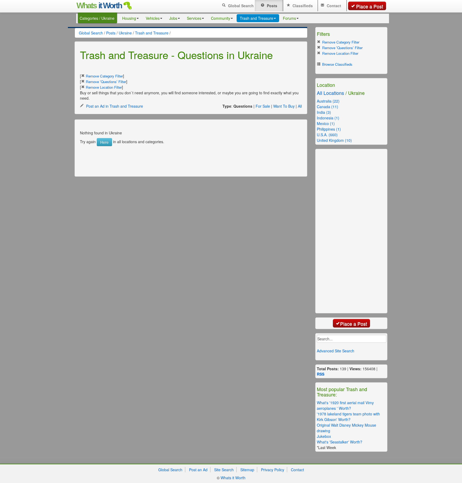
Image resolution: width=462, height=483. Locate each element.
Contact (333, 5)
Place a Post (369, 6)
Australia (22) (328, 101)
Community (220, 18)
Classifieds (302, 5)
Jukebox (324, 436)
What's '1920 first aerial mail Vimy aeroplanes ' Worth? (345, 405)
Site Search (224, 469)
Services (194, 18)
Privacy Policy (272, 469)
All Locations (330, 92)
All (300, 106)
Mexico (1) (326, 123)
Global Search (240, 5)
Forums (289, 18)
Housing (129, 18)
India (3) (324, 112)
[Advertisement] (185, 158)
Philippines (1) (329, 129)
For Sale (263, 106)
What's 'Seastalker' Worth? (339, 442)
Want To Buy (284, 106)
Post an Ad (198, 469)
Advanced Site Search (335, 350)
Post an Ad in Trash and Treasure (114, 106)
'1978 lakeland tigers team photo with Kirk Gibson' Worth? (348, 416)
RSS (320, 374)
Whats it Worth (233, 477)
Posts (271, 5)
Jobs (173, 18)
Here (104, 142)
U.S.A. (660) (327, 134)
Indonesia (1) (328, 117)
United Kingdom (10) (334, 140)
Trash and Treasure (256, 18)
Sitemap (247, 469)
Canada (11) (327, 106)
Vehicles (153, 18)
